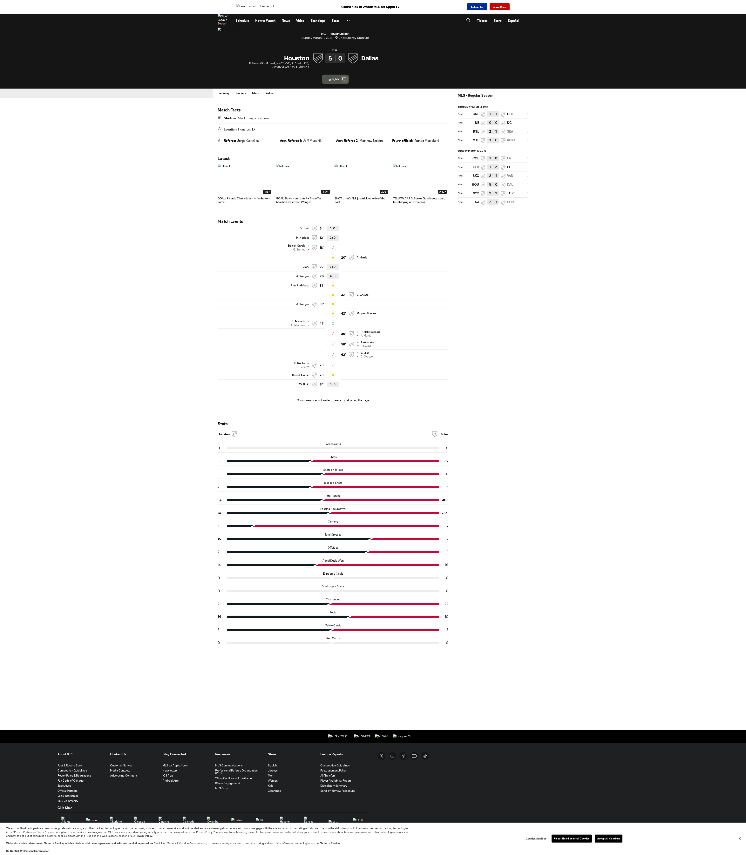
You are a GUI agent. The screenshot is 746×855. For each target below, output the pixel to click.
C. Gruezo (363, 294)
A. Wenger (302, 276)
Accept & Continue (608, 838)
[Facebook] (403, 756)
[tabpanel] (333, 544)
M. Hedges (302, 237)
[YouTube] (414, 756)
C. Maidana (298, 325)
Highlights (333, 79)
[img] (219, 118)
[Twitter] (381, 756)
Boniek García (296, 245)
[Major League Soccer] (224, 20)
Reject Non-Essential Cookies (572, 838)
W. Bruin (304, 384)
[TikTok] (425, 756)
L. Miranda (298, 321)
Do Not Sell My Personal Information (27, 850)
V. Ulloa (365, 352)
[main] (373, 409)
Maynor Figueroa (367, 313)
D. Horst (304, 228)
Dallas (443, 434)
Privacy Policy (144, 835)
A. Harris (362, 257)
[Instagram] (392, 756)
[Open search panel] (468, 20)
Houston (224, 434)
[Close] (740, 838)
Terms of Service (54, 843)
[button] (347, 21)
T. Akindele (367, 342)
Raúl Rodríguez (300, 285)
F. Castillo (366, 346)
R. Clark (304, 266)
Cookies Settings (536, 838)
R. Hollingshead (370, 331)
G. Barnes (299, 249)
